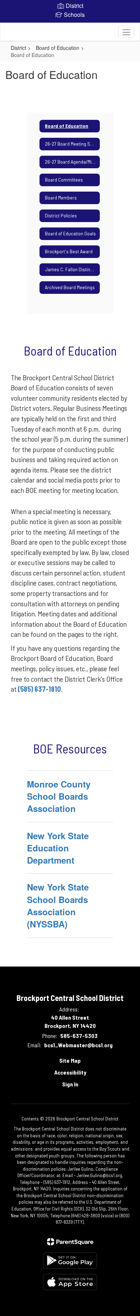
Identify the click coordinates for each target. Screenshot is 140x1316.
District (18, 47)
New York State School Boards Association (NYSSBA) (58, 905)
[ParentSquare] (70, 1241)
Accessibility (70, 1072)
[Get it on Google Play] (70, 1260)
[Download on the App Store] (70, 1282)
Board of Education (57, 47)
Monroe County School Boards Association (58, 796)
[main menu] (126, 32)
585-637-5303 (79, 1035)
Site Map (70, 1060)
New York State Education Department (58, 847)
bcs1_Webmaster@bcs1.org (78, 1045)
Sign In (70, 1084)
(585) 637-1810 (39, 689)
